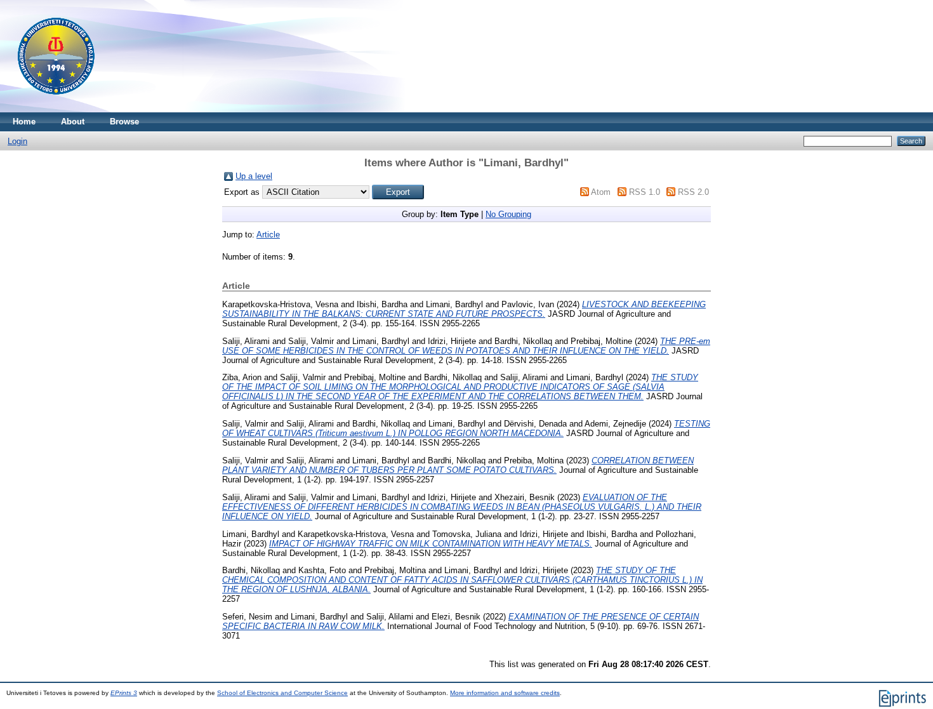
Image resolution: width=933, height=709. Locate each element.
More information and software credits (505, 692)
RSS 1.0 (644, 192)
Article (268, 234)
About (72, 121)
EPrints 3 (123, 692)
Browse (124, 121)
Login (17, 141)
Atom (601, 192)
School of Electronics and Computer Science (282, 692)
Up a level (253, 176)
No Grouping (508, 214)
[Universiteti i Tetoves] (56, 109)
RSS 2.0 (693, 192)
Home (24, 121)
